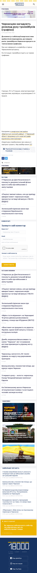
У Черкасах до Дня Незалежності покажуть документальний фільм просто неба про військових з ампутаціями (16, 278)
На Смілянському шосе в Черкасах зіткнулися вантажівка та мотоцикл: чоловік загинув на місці (17, 389)
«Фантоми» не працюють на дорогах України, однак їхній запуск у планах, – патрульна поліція (18, 329)
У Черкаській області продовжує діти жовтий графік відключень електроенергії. (18, 136)
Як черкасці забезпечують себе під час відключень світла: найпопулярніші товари (18, 527)
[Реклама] (18, 14)
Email (3, 236)
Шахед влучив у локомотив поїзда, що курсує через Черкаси (18, 367)
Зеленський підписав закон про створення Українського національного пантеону (15, 211)
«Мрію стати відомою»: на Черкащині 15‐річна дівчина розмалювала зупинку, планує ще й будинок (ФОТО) (18, 317)
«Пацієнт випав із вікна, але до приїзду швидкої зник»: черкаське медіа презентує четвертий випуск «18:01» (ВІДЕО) (18, 292)
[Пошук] (33, 4)
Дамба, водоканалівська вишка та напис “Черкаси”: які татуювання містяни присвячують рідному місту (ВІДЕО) (17, 343)
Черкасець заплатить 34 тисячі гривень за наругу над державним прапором (16, 356)
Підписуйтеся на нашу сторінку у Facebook (18, 150)
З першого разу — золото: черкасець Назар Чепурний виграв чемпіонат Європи (17, 377)
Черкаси (7, 162)
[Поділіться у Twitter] (6, 158)
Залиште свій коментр (9, 253)
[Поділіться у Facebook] (3, 158)
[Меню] (3, 4)
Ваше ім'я (5, 229)
